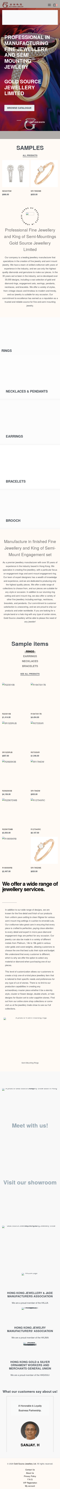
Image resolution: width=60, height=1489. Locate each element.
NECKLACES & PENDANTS (27, 391)
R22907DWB (7, 829)
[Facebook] (10, 120)
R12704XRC (36, 829)
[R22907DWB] (15, 811)
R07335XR (35, 752)
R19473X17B (36, 713)
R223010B (6, 713)
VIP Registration (30, 1482)
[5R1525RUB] (15, 734)
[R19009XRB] (15, 850)
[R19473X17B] (44, 696)
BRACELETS (16, 481)
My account (30, 1485)
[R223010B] (15, 696)
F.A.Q (30, 1479)
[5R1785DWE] (44, 173)
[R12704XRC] (44, 811)
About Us (30, 1473)
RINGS (6, 350)
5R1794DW (35, 790)
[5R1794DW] (44, 773)
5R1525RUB (7, 752)
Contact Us (30, 1469)
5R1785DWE (36, 191)
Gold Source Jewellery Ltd (25, 1463)
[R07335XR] (44, 734)
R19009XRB (7, 867)
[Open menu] (49, 5)
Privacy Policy (30, 1476)
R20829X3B (7, 790)
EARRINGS (14, 436)
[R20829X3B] (15, 773)
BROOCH (13, 520)
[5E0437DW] (15, 173)
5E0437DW (6, 191)
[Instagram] (5, 120)
